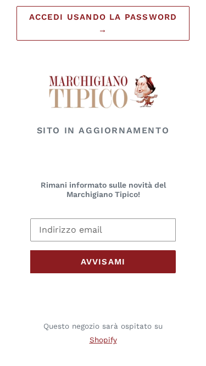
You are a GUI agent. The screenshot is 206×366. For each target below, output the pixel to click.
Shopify (103, 339)
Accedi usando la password (103, 23)
